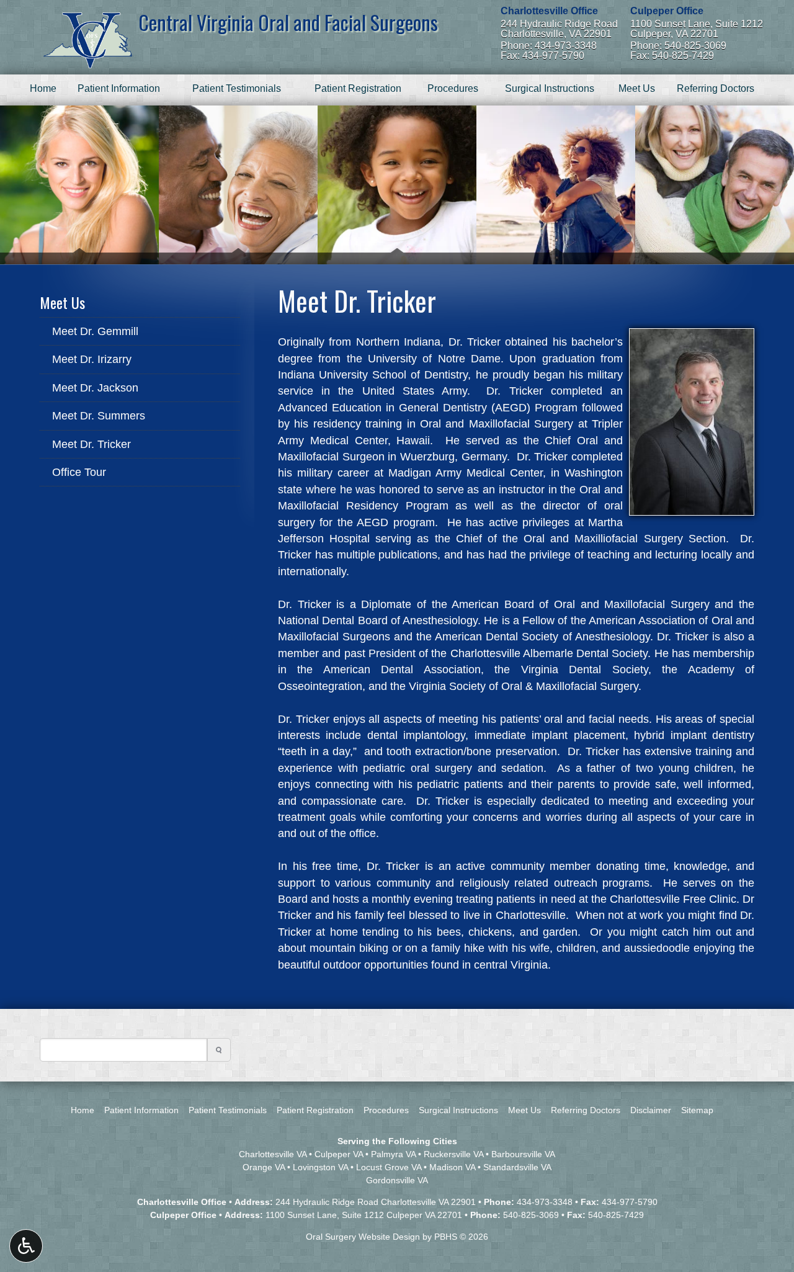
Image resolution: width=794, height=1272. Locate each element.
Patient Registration (357, 88)
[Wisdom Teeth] (397, 184)
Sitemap (697, 1110)
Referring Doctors (715, 88)
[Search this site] (219, 1050)
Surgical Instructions (549, 88)
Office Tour (79, 472)
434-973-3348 (545, 1202)
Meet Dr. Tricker (91, 444)
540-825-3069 (531, 1215)
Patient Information (119, 88)
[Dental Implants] (79, 184)
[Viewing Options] (26, 1246)
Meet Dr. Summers (98, 416)
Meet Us (636, 88)
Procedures (452, 88)
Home (43, 88)
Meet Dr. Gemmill (95, 331)
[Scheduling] (714, 184)
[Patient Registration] (238, 184)
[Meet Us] (555, 184)
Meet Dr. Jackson (95, 388)
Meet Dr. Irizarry (92, 359)
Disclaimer (650, 1110)
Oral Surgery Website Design (363, 1237)
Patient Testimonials (236, 88)
